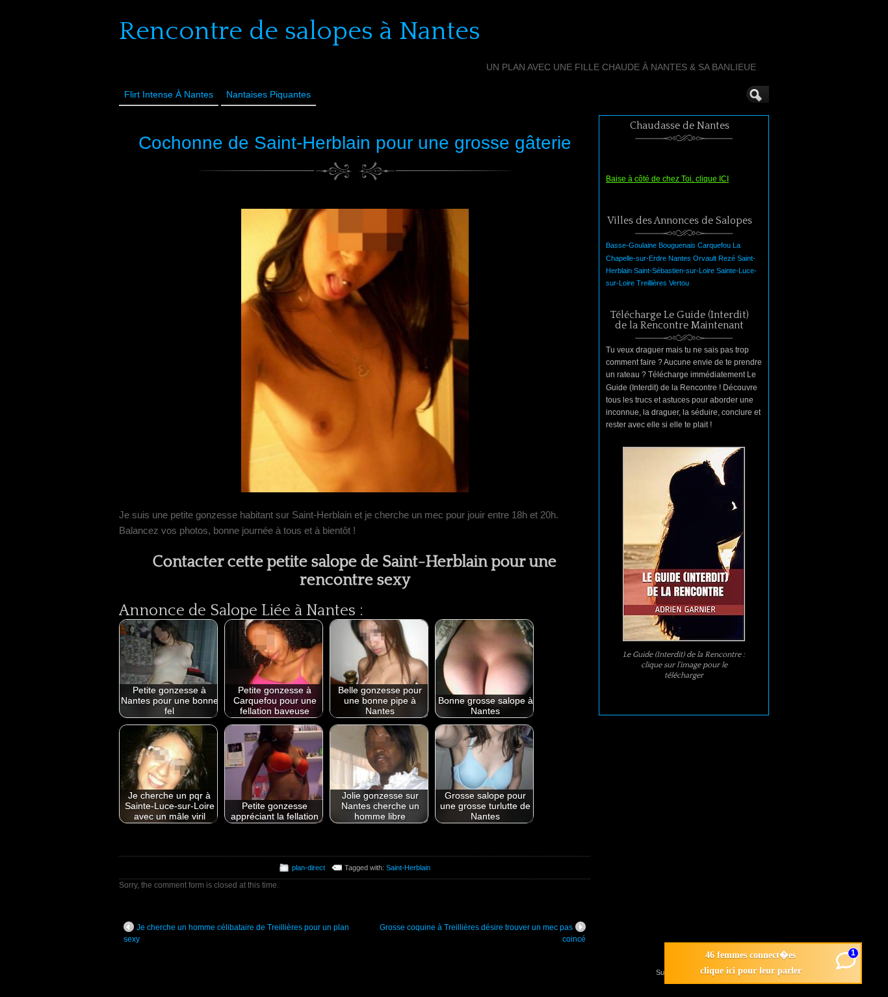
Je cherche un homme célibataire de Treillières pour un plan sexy (236, 933)
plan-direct (308, 867)
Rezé (726, 258)
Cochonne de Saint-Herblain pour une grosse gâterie (354, 143)
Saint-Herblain (408, 867)
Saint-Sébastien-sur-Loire (674, 270)
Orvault (704, 258)
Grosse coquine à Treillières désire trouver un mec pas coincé (483, 933)
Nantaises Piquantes (268, 94)
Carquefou (714, 245)
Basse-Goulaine (631, 245)
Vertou (679, 283)
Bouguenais (677, 245)
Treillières (651, 283)
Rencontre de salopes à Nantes (299, 31)
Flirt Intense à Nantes (168, 94)
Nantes (679, 258)
